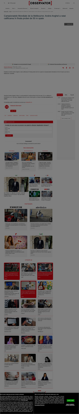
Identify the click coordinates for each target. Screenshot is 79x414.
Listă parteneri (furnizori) (39, 405)
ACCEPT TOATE (70, 400)
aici (15, 407)
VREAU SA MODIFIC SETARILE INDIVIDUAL (70, 405)
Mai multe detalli (24, 400)
